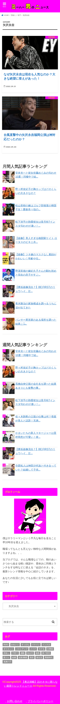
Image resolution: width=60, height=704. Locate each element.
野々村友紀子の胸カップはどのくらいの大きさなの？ (35, 191)
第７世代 (46, 653)
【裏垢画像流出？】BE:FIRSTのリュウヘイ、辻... (35, 289)
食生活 (39, 657)
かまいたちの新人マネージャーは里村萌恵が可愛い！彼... (35, 434)
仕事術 (50, 649)
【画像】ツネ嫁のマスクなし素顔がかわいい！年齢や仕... (35, 256)
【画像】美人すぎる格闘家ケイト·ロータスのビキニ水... (36, 240)
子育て (15, 653)
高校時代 (48, 657)
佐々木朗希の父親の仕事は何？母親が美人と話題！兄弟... (35, 418)
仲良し (6, 653)
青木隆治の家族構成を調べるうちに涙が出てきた (35, 305)
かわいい (15, 644)
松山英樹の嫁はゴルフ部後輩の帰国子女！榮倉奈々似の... (35, 207)
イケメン (36, 644)
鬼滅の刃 (7, 662)
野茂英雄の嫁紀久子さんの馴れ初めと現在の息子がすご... (35, 272)
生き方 (30, 653)
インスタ (46, 644)
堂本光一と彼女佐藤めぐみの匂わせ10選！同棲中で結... (35, 174)
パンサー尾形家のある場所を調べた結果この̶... (35, 321)
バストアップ (22, 649)
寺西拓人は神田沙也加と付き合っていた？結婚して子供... (35, 467)
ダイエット (8, 649)
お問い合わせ (14, 701)
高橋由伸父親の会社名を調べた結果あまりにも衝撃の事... (35, 385)
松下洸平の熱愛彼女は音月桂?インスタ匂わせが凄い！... (35, 223)
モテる (41, 649)
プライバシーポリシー (40, 701)
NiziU (6, 644)
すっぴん (25, 644)
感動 (22, 653)
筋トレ (6, 657)
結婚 (14, 657)
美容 (32, 657)
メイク (33, 649)
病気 (38, 653)
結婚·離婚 (23, 657)
